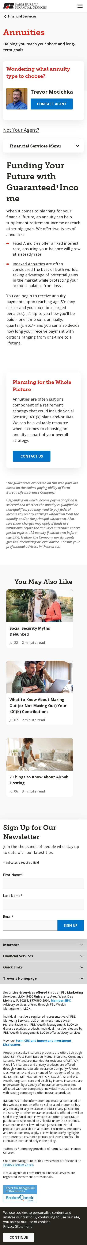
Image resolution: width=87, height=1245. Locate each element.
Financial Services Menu (35, 146)
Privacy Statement (17, 1226)
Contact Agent (52, 104)
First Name (13, 874)
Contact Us (31, 456)
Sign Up (70, 925)
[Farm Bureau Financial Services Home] (25, 6)
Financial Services (22, 16)
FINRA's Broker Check (18, 1165)
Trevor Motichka (52, 91)
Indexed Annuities (29, 263)
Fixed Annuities (26, 243)
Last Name (12, 895)
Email (8, 916)
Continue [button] (19, 1237)
